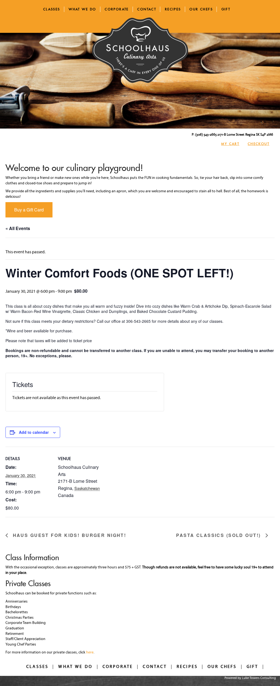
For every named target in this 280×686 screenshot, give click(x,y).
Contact (146, 9)
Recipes (173, 9)
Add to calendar (34, 432)
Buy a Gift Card (29, 210)
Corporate (117, 9)
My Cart (230, 144)
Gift (226, 9)
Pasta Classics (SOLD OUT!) (219, 535)
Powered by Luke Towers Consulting (250, 678)
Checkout (258, 144)
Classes (51, 9)
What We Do (82, 9)
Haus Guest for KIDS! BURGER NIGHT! (68, 535)
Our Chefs (201, 9)
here (90, 652)
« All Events (17, 228)
